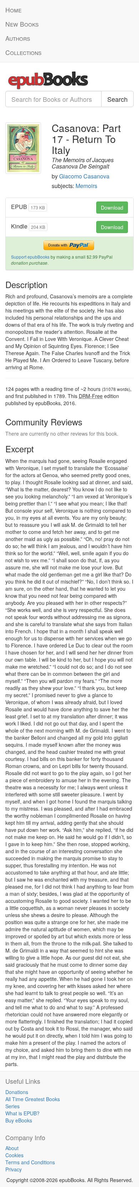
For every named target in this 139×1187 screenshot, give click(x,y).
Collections (23, 52)
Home (13, 9)
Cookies (14, 1155)
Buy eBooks (18, 1120)
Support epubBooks (30, 257)
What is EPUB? (22, 1113)
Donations (16, 1091)
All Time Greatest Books (32, 1099)
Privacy (13, 1169)
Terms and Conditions (30, 1162)
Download (112, 207)
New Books (21, 24)
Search (117, 99)
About (12, 1148)
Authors (17, 38)
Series (12, 1106)
